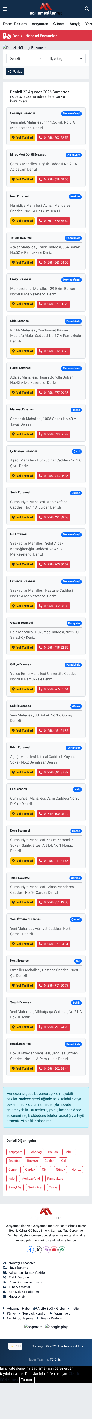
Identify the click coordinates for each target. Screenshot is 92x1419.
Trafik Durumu (19, 1277)
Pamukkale (55, 1179)
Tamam (27, 1380)
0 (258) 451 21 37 (56, 731)
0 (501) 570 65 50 (56, 221)
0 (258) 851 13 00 (56, 902)
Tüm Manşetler (19, 1287)
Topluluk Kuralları (34, 1313)
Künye (11, 1313)
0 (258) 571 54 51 (56, 944)
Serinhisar (35, 1187)
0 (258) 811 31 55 (56, 861)
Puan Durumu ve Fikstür (26, 1282)
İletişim (77, 1309)
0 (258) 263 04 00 (56, 262)
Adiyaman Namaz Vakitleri (28, 1273)
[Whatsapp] (61, 1249)
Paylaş (17, 71)
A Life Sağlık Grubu (51, 1309)
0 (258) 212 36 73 (56, 351)
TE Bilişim (57, 1359)
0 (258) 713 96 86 (56, 476)
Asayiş (75, 23)
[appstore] (34, 1328)
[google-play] (56, 1328)
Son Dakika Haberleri (24, 1292)
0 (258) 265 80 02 (56, 564)
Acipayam (15, 1152)
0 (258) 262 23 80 (56, 606)
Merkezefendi (31, 1179)
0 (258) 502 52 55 (56, 138)
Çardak (30, 1170)
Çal (63, 1161)
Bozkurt (32, 1161)
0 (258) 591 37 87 (56, 772)
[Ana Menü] (5, 9)
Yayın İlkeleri (63, 1313)
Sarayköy (14, 1187)
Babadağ (35, 1152)
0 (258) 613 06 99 (56, 434)
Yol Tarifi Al (24, 138)
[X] (38, 1249)
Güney (60, 1170)
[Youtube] (54, 1249)
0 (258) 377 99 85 (56, 393)
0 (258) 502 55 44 (56, 1069)
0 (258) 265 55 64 (56, 689)
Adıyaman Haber (19, 1309)
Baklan (53, 1152)
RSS (17, 1346)
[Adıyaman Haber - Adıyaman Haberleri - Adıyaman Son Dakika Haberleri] (46, 9)
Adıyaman (40, 23)
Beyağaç (14, 1161)
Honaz (76, 1170)
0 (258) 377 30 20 (56, 304)
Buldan (49, 1161)
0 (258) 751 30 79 (56, 985)
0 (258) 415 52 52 (56, 647)
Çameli (13, 1170)
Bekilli (69, 1152)
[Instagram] (46, 1249)
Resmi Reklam (15, 23)
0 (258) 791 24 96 (56, 1027)
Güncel (58, 23)
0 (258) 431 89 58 (56, 517)
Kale (11, 1179)
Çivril (45, 1170)
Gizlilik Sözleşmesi (20, 1318)
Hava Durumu (18, 1268)
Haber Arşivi (17, 1296)
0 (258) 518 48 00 (56, 179)
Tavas (53, 1187)
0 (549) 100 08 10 (56, 814)
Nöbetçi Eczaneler (22, 1263)
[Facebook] (30, 1249)
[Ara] (87, 9)
